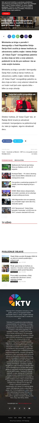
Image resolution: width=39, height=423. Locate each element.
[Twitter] (13, 36)
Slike (24, 417)
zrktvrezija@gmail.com (24, 403)
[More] (25, 141)
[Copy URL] (30, 36)
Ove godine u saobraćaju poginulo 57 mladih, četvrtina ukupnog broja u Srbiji (24, 184)
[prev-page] (3, 217)
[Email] (22, 36)
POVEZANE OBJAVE (7, 160)
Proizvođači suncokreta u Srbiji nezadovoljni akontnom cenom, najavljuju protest (21, 277)
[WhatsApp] (18, 36)
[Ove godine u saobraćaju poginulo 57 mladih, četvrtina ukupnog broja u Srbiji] (6, 184)
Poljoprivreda (14, 262)
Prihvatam (6, 13)
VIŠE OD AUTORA (19, 160)
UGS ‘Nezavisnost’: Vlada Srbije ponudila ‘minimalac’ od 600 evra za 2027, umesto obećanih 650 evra (24, 210)
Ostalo (29, 417)
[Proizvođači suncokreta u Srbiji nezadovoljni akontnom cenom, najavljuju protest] (5, 278)
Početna (10, 417)
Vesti (3, 17)
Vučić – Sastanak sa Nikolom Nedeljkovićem (10, 153)
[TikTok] (19, 408)
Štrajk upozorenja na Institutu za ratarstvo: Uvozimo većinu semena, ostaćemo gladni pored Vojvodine (22, 268)
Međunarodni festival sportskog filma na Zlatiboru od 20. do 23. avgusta (23, 167)
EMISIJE (20, 417)
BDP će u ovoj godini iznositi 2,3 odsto (28, 153)
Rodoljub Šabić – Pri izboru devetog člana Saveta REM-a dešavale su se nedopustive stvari (24, 176)
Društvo (7, 17)
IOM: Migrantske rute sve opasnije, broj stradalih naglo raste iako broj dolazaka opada (23, 202)
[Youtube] (29, 408)
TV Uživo (6, 222)
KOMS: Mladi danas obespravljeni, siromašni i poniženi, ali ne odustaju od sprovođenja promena (24, 193)
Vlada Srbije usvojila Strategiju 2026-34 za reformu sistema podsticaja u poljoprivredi (23, 258)
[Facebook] (9, 36)
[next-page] (6, 217)
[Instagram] (14, 408)
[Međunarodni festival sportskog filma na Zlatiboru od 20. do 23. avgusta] (6, 167)
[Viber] (26, 36)
